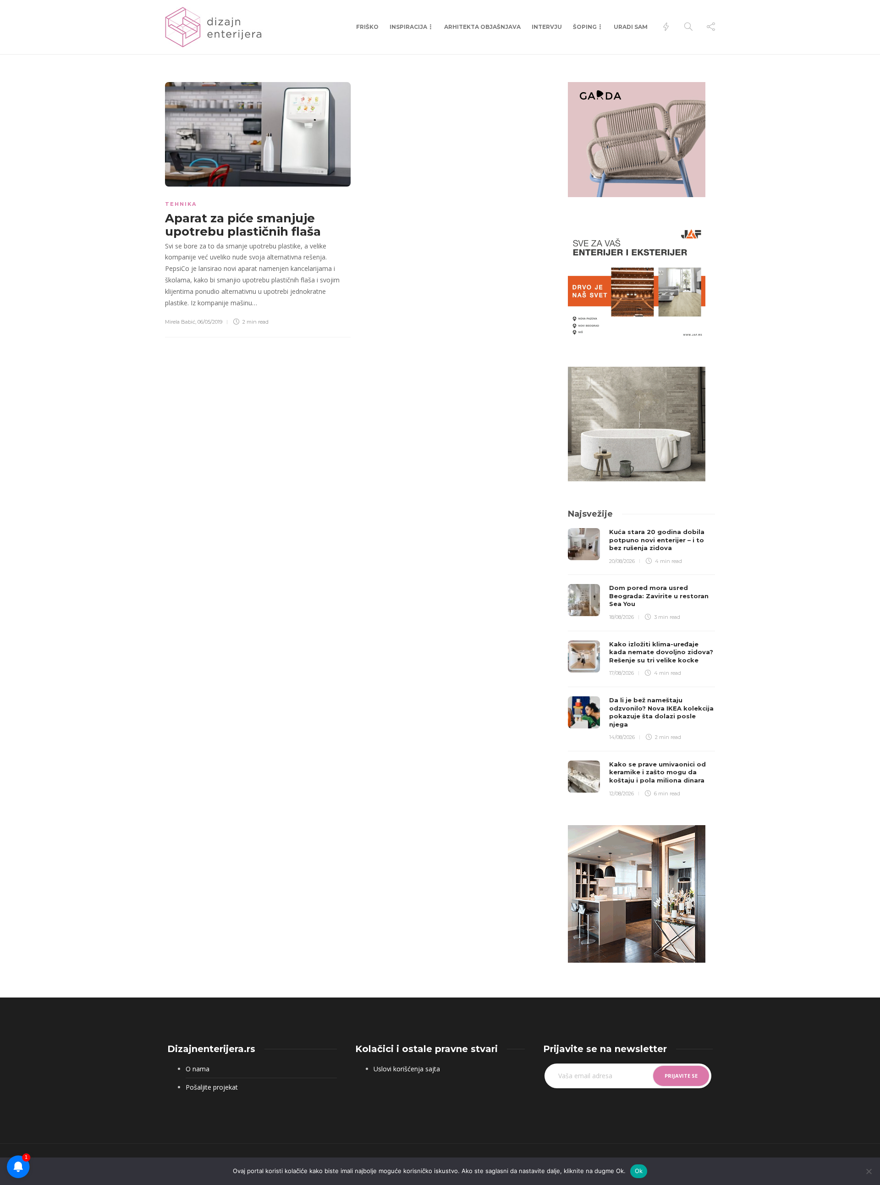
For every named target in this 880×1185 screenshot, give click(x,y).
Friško (367, 26)
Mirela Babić (180, 322)
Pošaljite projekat (212, 1087)
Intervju (547, 26)
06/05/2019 (210, 322)
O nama (197, 1068)
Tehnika (181, 204)
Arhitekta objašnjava (482, 26)
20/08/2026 (622, 561)
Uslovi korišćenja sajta (407, 1068)
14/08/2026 (622, 737)
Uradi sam (631, 26)
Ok (639, 1170)
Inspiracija (408, 26)
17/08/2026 (621, 673)
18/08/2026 (621, 617)
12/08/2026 (621, 793)
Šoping (585, 26)
